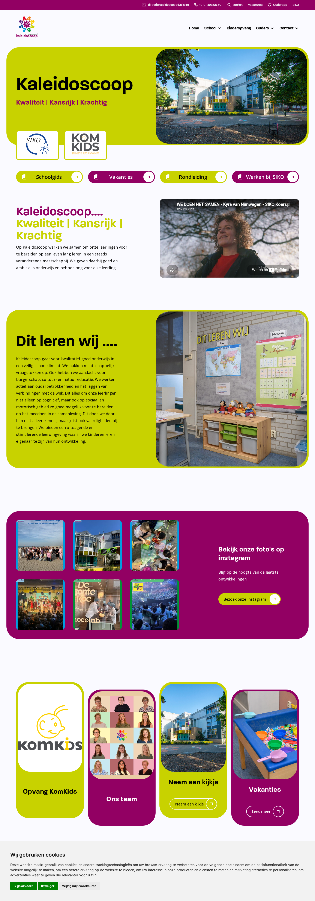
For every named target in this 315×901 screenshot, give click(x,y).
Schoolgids (49, 176)
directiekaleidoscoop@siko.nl (168, 5)
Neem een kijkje (189, 804)
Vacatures (255, 5)
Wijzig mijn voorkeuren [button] (79, 886)
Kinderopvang (239, 28)
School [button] (210, 28)
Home (194, 28)
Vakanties (121, 176)
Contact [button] (286, 28)
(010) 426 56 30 (211, 5)
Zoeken (238, 5)
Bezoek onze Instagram (245, 599)
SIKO (295, 5)
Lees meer (261, 811)
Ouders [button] (262, 28)
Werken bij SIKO (265, 176)
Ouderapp (280, 5)
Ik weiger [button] (47, 886)
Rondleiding (193, 176)
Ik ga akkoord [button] (23, 886)
